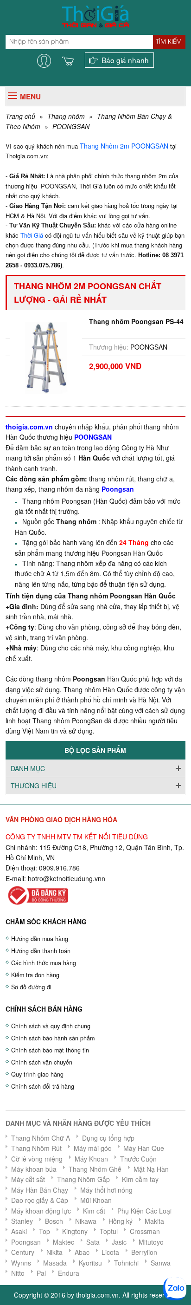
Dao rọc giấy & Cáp (39, 1200)
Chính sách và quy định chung (50, 1026)
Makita (154, 1221)
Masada (55, 1262)
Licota (110, 1252)
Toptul (109, 1231)
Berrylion (144, 1252)
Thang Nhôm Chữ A (40, 1138)
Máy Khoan (91, 1158)
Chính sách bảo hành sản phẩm (53, 1038)
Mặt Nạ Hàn (151, 1169)
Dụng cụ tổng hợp (108, 1138)
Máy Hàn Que (143, 1148)
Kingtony (75, 1231)
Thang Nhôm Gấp (83, 1179)
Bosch (54, 1221)
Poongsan (26, 1242)
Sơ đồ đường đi (31, 987)
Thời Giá (31, 235)
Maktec (63, 1242)
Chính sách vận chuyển (41, 1062)
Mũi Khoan (96, 1200)
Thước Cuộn (138, 1158)
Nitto (18, 1273)
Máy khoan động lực (41, 1210)
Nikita (54, 1252)
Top (44, 1231)
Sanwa (161, 1262)
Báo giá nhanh (125, 60)
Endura (68, 1273)
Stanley (22, 1221)
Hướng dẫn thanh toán (40, 951)
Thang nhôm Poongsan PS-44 (136, 321)
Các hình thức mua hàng (43, 963)
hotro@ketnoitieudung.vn (65, 878)
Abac (82, 1252)
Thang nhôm (66, 116)
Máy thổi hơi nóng (106, 1190)
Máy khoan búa (34, 1169)
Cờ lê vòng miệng (37, 1158)
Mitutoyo (151, 1242)
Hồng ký (120, 1221)
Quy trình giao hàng (37, 1074)
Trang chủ (20, 116)
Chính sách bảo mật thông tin (50, 1050)
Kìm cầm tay (140, 1179)
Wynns (21, 1262)
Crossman (145, 1231)
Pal (41, 1273)
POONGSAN (70, 126)
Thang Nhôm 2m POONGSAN (125, 145)
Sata (93, 1242)
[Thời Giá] (95, 15)
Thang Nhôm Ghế (95, 1169)
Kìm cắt (94, 1210)
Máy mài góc (92, 1148)
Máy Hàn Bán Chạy (39, 1190)
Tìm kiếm (169, 42)
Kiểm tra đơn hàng (35, 975)
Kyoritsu (90, 1262)
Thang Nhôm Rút (36, 1148)
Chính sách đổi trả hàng (42, 1086)
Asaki (19, 1231)
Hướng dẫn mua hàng (39, 939)
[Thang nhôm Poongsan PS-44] (46, 356)
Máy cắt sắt (28, 1179)
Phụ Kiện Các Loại (144, 1210)
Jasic (119, 1242)
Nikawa (85, 1221)
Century (22, 1252)
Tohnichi (126, 1262)
